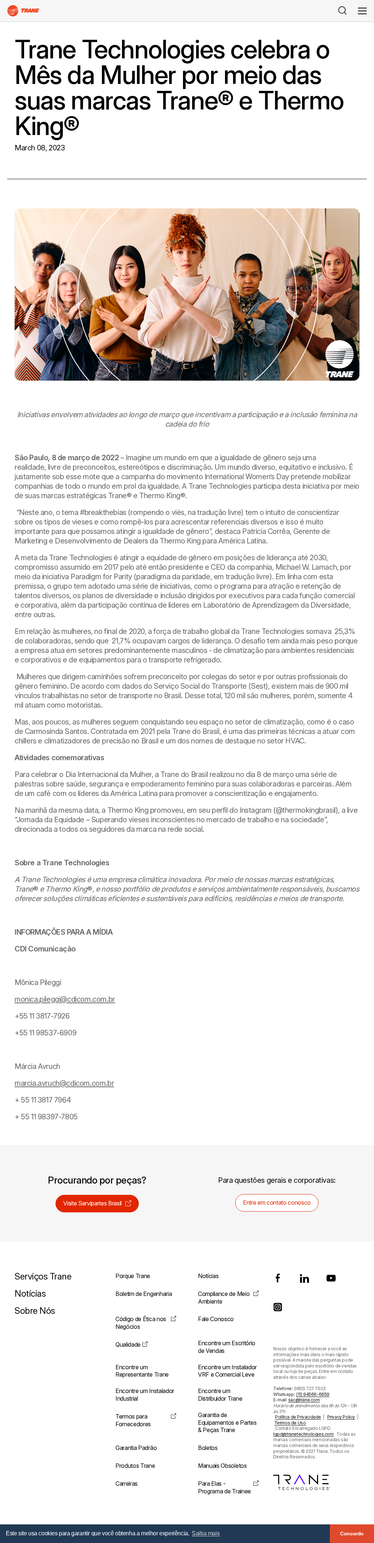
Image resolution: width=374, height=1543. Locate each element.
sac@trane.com (304, 1399)
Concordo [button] (352, 1533)
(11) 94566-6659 (312, 1394)
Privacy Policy (341, 1417)
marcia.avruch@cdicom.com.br (64, 1083)
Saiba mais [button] (206, 1533)
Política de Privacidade (298, 1417)
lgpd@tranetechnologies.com (303, 1434)
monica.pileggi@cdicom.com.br (65, 999)
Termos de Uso (290, 1422)
